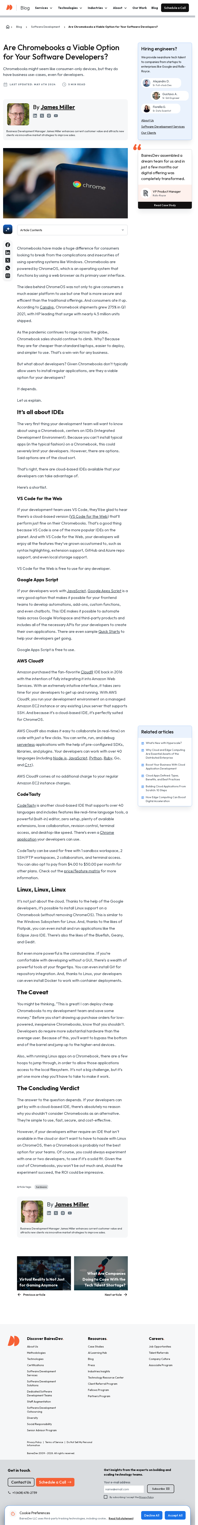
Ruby (108, 758)
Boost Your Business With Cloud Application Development (165, 766)
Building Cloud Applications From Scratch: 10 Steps (166, 788)
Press (91, 1365)
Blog (154, 8)
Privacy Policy (146, 1497)
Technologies (68, 8)
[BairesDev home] (9, 7)
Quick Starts (109, 631)
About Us (32, 1346)
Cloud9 (87, 671)
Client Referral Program (102, 1383)
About (117, 8)
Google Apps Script (104, 590)
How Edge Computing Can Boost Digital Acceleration (166, 799)
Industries (95, 8)
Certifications (35, 1365)
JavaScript (76, 590)
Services (41, 8)
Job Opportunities (160, 1346)
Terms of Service (54, 1442)
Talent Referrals (159, 1352)
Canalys (47, 307)
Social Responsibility (39, 1424)
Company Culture (159, 1359)
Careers (156, 1338)
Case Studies (96, 1346)
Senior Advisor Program (42, 1430)
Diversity (32, 1418)
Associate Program (160, 1365)
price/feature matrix (82, 870)
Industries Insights (99, 1371)
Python (95, 758)
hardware (41, 1187)
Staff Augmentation (39, 1401)
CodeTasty (26, 805)
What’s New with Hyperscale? (164, 743)
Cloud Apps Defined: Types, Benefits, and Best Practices (163, 777)
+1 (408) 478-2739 (24, 1493)
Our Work (139, 8)
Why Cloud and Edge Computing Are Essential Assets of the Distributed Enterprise (165, 753)
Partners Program (99, 1396)
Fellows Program (98, 1390)
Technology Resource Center (106, 1377)
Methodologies (36, 1352)
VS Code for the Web (89, 516)
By (54, 107)
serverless (26, 744)
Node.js (60, 758)
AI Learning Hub (97, 1352)
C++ (28, 764)
